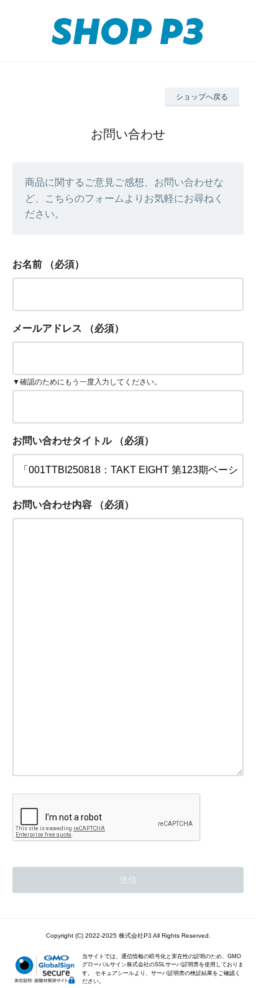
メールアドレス (47, 328)
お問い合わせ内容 (52, 504)
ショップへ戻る (202, 97)
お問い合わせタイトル (62, 440)
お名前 (27, 264)
